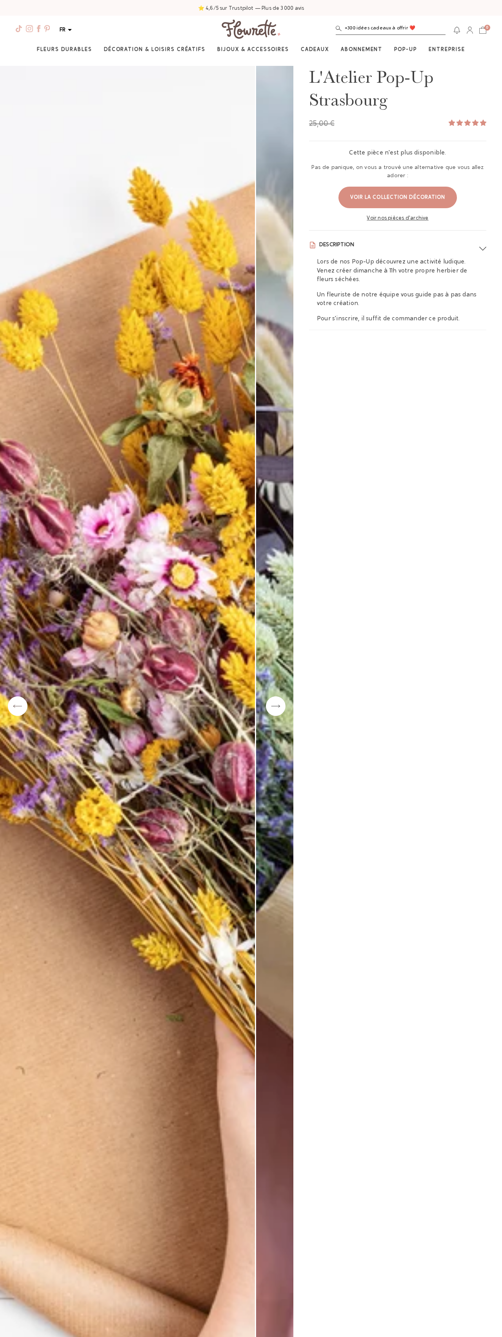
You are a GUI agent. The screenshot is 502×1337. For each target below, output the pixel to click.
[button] (391, 30)
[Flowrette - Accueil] (251, 30)
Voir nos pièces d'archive (397, 218)
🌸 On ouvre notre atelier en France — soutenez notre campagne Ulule (251, 8)
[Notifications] (456, 30)
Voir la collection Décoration (398, 197)
